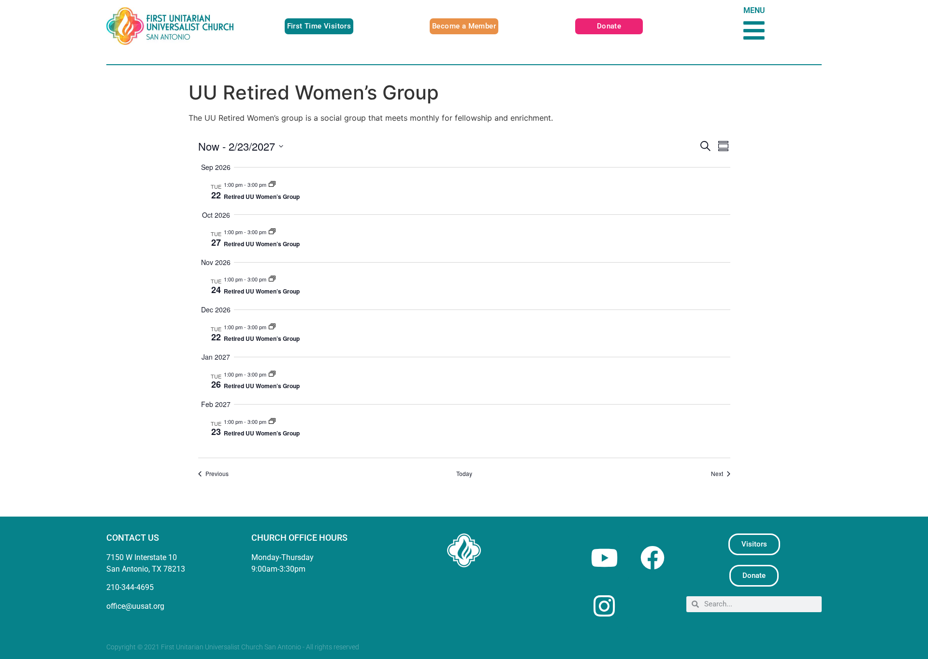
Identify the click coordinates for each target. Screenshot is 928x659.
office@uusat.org (135, 606)
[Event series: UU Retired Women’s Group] (272, 184)
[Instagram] (604, 606)
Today (464, 473)
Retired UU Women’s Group (262, 196)
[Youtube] (604, 557)
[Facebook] (652, 557)
